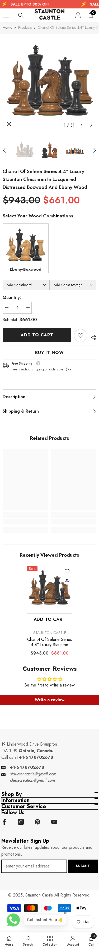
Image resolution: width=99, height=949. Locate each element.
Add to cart (37, 335)
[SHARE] (91, 336)
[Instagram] (21, 822)
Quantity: (12, 297)
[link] (80, 335)
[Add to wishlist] (67, 571)
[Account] (78, 15)
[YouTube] (54, 822)
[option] (49, 83)
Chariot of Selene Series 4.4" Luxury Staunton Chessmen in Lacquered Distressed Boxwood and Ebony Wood (49, 642)
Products (25, 27)
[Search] (21, 15)
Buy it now (49, 353)
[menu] (6, 15)
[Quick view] (67, 581)
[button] (81, 125)
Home (7, 27)
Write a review (49, 700)
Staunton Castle (49, 632)
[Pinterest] (37, 822)
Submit (83, 865)
